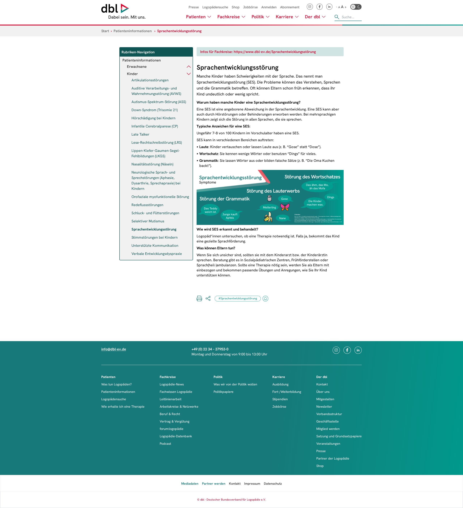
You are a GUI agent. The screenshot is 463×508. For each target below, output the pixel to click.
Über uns (323, 392)
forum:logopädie (171, 429)
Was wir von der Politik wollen (235, 384)
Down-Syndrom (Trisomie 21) (154, 110)
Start (105, 31)
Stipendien (280, 399)
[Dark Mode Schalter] (356, 7)
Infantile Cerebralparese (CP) (154, 126)
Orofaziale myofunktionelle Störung (160, 196)
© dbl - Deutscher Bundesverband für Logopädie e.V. (231, 499)
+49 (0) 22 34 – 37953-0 (210, 349)
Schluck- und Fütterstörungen (155, 213)
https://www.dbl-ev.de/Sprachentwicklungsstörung (275, 51)
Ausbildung (280, 384)
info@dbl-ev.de (113, 349)
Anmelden (269, 7)
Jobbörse (250, 7)
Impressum (252, 483)
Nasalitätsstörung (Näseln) (152, 164)
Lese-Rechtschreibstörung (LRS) (156, 142)
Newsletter (324, 406)
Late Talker (140, 134)
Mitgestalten (325, 399)
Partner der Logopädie (332, 458)
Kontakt (322, 384)
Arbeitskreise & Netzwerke (179, 406)
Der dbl (312, 17)
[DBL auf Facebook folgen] (320, 7)
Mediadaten (189, 483)
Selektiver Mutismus (147, 221)
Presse (194, 7)
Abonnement (290, 7)
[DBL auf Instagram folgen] (310, 7)
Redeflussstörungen (147, 204)
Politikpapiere (223, 392)
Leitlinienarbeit (170, 399)
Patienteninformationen (133, 31)
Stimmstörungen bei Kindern (154, 237)
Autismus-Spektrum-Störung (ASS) (158, 101)
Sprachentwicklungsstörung (153, 229)
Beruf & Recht (170, 414)
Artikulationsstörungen (150, 80)
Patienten (196, 17)
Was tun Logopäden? (116, 384)
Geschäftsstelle (327, 421)
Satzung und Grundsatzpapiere (339, 436)
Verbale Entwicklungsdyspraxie (156, 253)
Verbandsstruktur (329, 414)
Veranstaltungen (328, 443)
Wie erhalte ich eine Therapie (123, 406)
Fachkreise (228, 17)
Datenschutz (273, 483)
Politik (258, 17)
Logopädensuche (215, 7)
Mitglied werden (328, 429)
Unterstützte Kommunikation (154, 245)
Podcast (165, 443)
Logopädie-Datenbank (176, 436)
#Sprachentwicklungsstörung (237, 298)
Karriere (284, 17)
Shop (235, 7)
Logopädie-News (172, 384)
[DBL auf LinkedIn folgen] (329, 7)
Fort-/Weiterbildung (286, 392)
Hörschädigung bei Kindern (153, 118)
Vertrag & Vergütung (174, 421)
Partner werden (213, 483)
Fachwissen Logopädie (176, 392)
